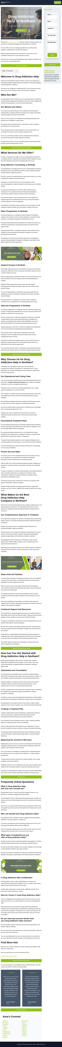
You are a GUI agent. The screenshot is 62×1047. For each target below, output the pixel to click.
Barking (14, 956)
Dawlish (5, 1035)
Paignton (24, 1033)
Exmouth (5, 1037)
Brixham (24, 1035)
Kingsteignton (6, 1031)
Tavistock (5, 1028)
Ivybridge (24, 1026)
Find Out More (21, 777)
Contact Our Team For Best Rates (21, 354)
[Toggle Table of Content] (15, 71)
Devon (23, 1022)
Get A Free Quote (21, 1010)
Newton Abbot (6, 1033)
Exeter (4, 1029)
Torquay (24, 1031)
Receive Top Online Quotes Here (21, 648)
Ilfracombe (5, 1024)
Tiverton (5, 1026)
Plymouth (24, 1024)
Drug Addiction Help (13, 42)
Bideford (3, 956)
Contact (57, 2)
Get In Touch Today (21, 65)
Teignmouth (25, 1020)
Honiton (24, 1028)
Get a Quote (20, 30)
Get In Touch (52, 64)
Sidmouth (24, 1029)
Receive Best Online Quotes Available (21, 147)
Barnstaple (9, 956)
